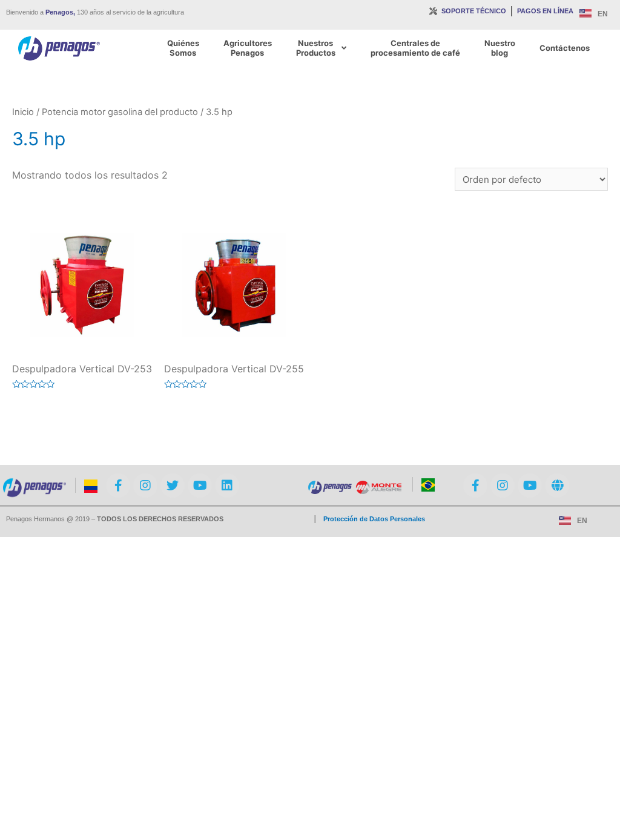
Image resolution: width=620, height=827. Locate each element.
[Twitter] (172, 485)
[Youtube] (200, 485)
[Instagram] (145, 485)
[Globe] (557, 485)
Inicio (23, 112)
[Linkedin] (227, 485)
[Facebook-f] (118, 485)
